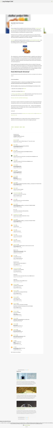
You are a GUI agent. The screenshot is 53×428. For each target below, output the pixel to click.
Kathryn (14, 155)
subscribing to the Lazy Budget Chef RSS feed (28, 113)
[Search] (51, 1)
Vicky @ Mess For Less (16, 214)
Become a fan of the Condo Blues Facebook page (20, 97)
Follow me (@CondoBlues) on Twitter (18, 93)
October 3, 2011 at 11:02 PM (17, 142)
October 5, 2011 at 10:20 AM (17, 207)
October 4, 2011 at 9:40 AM (17, 173)
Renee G (14, 144)
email (24, 91)
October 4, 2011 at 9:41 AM (17, 185)
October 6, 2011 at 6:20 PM (17, 227)
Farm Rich (12, 40)
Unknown (14, 318)
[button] (11, 25)
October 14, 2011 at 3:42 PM (17, 272)
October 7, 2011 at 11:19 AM (17, 247)
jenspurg (14, 170)
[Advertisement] (25, 6)
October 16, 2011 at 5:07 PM (17, 321)
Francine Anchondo (16, 268)
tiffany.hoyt (15, 284)
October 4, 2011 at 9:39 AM (17, 168)
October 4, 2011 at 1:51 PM (17, 190)
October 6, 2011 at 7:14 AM (17, 222)
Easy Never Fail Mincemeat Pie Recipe (22, 393)
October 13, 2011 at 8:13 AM (17, 259)
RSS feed (24, 88)
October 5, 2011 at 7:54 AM (17, 201)
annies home (15, 244)
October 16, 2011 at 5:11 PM (17, 332)
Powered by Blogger (27, 425)
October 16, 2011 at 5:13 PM (17, 338)
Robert (14, 234)
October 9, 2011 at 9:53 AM (17, 253)
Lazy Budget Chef (7, 1)
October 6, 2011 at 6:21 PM (17, 232)
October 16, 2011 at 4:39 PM (17, 288)
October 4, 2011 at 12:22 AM (17, 162)
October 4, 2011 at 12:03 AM (17, 152)
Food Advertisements (21, 417)
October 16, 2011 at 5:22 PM (17, 344)
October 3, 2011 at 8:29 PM (17, 137)
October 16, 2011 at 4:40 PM (17, 294)
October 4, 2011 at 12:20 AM (17, 157)
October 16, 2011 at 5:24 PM (17, 350)
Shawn (14, 255)
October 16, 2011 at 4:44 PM (17, 308)
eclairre (14, 199)
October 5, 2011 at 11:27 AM (17, 212)
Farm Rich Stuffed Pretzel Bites (34, 40)
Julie (14, 340)
